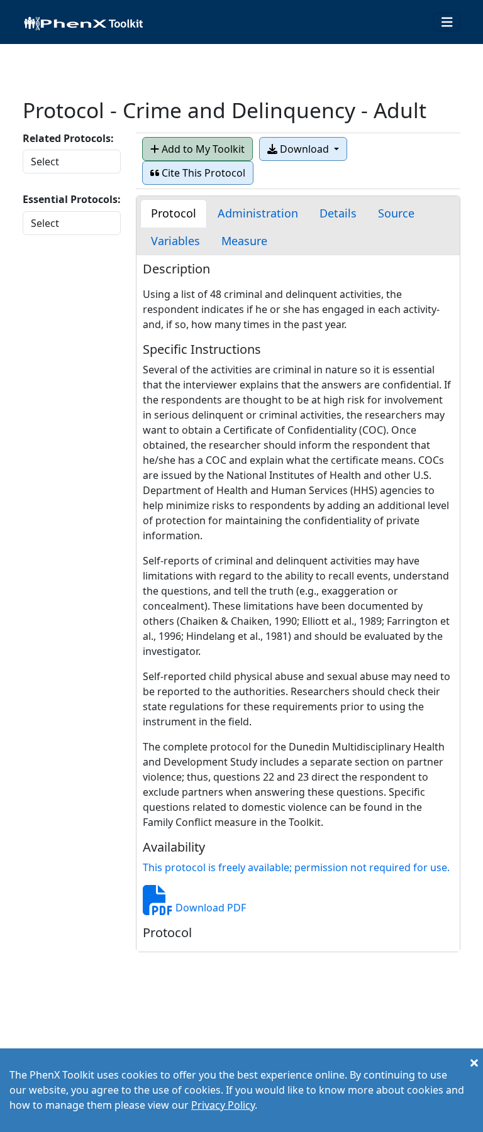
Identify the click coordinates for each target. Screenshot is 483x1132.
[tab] (173, 213)
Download (304, 149)
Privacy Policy (223, 1105)
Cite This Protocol (202, 173)
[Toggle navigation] (447, 22)
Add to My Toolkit (202, 149)
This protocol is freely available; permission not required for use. (296, 867)
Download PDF (209, 908)
